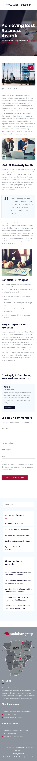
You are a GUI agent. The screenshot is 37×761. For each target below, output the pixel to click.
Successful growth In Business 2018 (18, 529)
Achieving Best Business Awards (17, 535)
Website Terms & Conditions (13, 757)
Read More (28, 698)
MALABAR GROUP (21, 747)
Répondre (8, 408)
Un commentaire (21, 89)
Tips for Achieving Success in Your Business (18, 548)
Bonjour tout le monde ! (14, 524)
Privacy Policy (18, 754)
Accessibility (30, 757)
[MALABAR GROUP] (18, 5)
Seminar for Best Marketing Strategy (18, 541)
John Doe (8, 387)
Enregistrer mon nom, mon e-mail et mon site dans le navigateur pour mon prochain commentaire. (18, 467)
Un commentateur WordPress (16, 572)
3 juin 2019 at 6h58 (9, 389)
